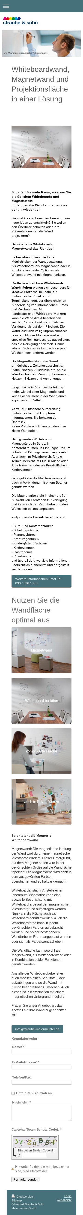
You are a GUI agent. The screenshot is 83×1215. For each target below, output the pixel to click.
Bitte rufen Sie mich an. (34, 1093)
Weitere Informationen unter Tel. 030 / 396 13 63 (38, 581)
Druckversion (25, 1196)
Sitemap (17, 1200)
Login (67, 1196)
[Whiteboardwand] (41, 158)
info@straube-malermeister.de (37, 1029)
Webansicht (64, 1200)
